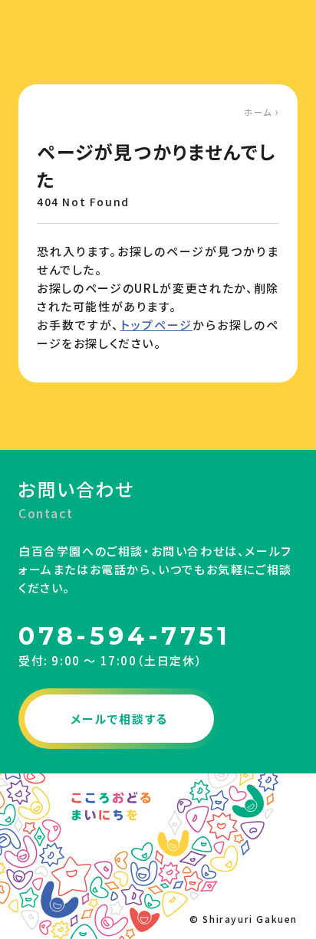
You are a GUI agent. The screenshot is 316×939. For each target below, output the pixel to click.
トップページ (156, 325)
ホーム (258, 112)
